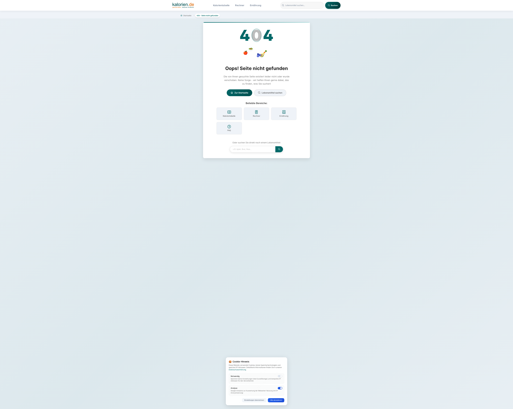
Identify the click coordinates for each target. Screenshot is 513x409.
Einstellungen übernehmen (254, 400)
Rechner (239, 5)
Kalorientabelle (221, 5)
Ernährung (255, 5)
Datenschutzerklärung (237, 370)
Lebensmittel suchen (272, 92)
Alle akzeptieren (276, 400)
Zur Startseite (241, 92)
